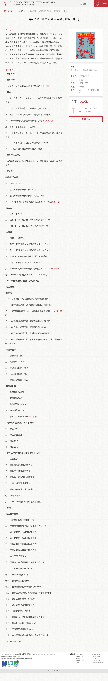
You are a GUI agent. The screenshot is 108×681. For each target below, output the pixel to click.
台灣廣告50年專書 (45, 11)
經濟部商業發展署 (80, 660)
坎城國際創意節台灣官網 (97, 662)
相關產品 (66, 11)
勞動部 (77, 662)
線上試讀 (45, 86)
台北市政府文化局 (96, 656)
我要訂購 (86, 119)
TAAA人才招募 (79, 654)
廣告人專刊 (32, 11)
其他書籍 (57, 11)
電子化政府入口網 (96, 654)
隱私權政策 (50, 670)
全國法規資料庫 (79, 656)
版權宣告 (58, 670)
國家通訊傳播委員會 (80, 658)
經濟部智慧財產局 (96, 660)
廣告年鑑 (22, 11)
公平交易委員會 (95, 658)
